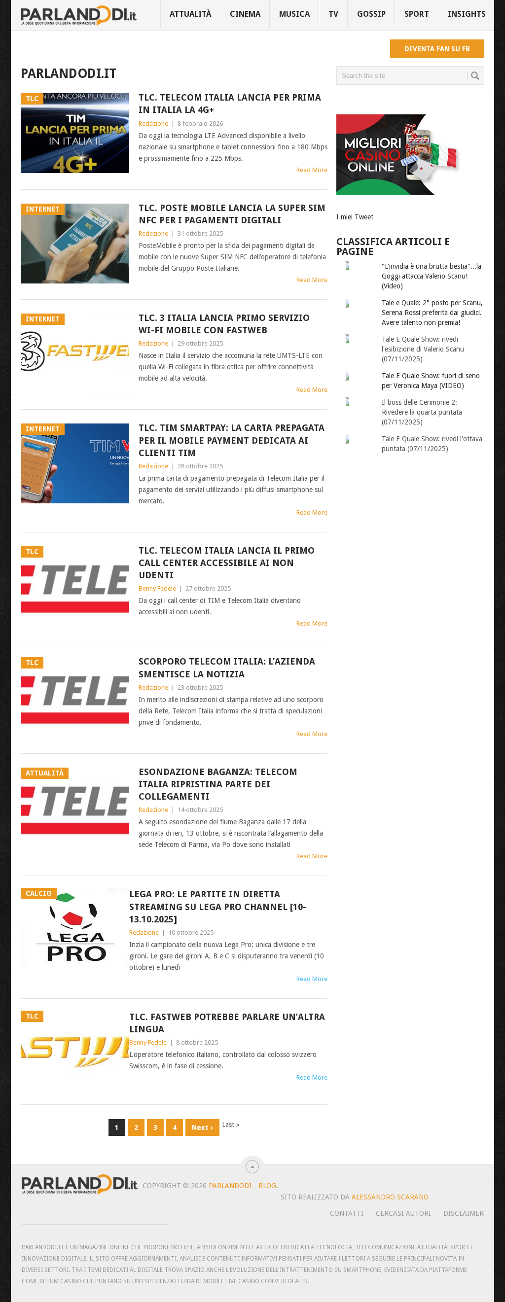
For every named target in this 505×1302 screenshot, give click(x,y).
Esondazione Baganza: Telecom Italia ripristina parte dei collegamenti (218, 784)
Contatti (346, 1213)
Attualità (190, 14)
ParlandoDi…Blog (242, 1186)
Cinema (245, 14)
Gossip (371, 14)
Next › (202, 1127)
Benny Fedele (157, 588)
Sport (416, 14)
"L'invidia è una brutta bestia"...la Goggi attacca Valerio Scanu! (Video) (431, 276)
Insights (467, 14)
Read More (311, 170)
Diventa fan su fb (437, 49)
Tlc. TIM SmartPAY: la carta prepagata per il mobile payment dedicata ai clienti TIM (232, 439)
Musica (294, 14)
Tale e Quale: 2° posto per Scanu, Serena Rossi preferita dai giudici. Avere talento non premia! (432, 312)
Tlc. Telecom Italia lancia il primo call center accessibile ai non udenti (227, 562)
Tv (333, 14)
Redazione (153, 123)
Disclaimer (463, 1213)
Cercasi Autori (403, 1213)
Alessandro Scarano (390, 1197)
